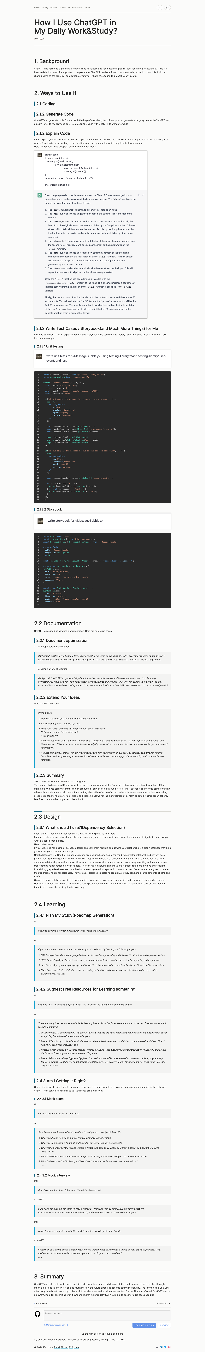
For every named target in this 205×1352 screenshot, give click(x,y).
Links (76, 1347)
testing (104, 1339)
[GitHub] (157, 1347)
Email (57, 1347)
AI (35, 1339)
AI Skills (62, 7)
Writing (45, 7)
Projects (53, 7)
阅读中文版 (39, 39)
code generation (56, 1339)
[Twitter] (165, 1347)
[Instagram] (169, 1347)
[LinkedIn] (161, 1347)
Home (36, 7)
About (87, 7)
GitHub (64, 1347)
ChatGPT (42, 1339)
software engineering (88, 1339)
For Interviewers (75, 7)
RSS (71, 1347)
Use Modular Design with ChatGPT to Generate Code (100, 123)
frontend (71, 1339)
